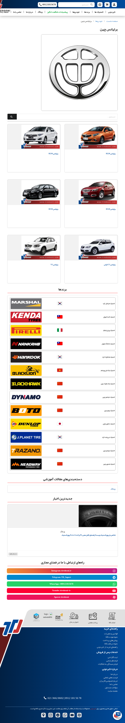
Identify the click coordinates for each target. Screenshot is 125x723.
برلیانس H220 (111, 153)
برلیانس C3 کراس (110, 264)
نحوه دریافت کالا (111, 643)
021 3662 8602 (56, 698)
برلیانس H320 (111, 209)
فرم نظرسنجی (112, 660)
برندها (87, 12)
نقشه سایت (113, 690)
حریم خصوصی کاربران (108, 680)
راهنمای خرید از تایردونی (107, 646)
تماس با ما (17, 12)
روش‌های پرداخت (110, 640)
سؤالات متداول (111, 687)
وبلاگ (40, 12)
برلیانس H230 (53, 153)
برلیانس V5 (54, 264)
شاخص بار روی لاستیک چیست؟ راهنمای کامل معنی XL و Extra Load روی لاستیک (89, 535)
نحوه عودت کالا (112, 637)
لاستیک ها (99, 12)
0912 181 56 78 (73, 698)
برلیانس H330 (53, 209)
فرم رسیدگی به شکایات (108, 663)
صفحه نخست (112, 21)
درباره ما (29, 12)
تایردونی (111, 12)
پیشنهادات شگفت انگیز (57, 12)
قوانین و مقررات (111, 633)
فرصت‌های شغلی (111, 677)
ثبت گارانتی (113, 657)
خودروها (76, 12)
